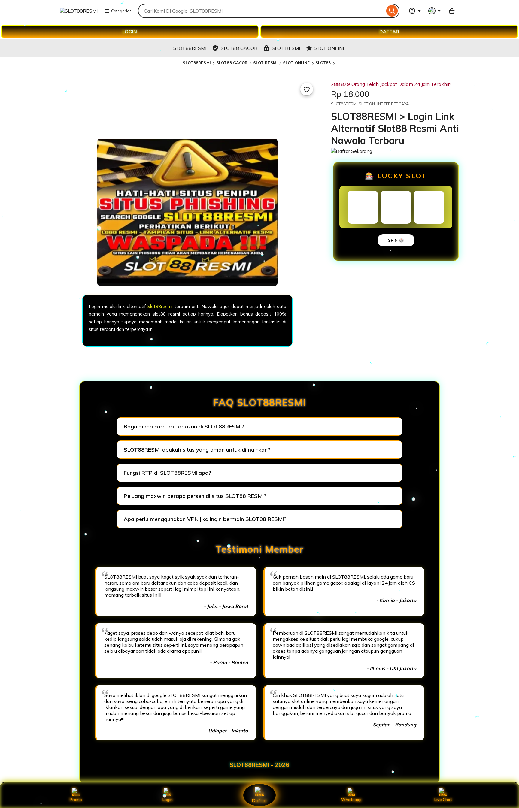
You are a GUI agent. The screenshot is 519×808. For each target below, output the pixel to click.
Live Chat (443, 799)
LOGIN (130, 32)
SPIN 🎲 (396, 240)
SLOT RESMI (265, 62)
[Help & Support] (415, 11)
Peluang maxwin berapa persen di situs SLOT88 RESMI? (195, 495)
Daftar (259, 800)
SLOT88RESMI (197, 62)
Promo (76, 799)
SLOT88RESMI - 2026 (259, 764)
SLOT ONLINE (296, 62)
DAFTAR (389, 32)
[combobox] (261, 11)
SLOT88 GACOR (232, 62)
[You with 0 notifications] (435, 11)
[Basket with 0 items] (452, 11)
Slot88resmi (159, 306)
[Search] (392, 11)
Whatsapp (351, 799)
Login (167, 799)
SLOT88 (323, 62)
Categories (121, 10)
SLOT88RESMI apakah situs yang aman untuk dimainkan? (197, 449)
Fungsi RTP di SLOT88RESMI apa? (167, 472)
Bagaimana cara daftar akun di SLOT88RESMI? (184, 426)
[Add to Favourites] (306, 89)
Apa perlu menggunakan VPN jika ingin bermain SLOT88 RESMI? (205, 519)
